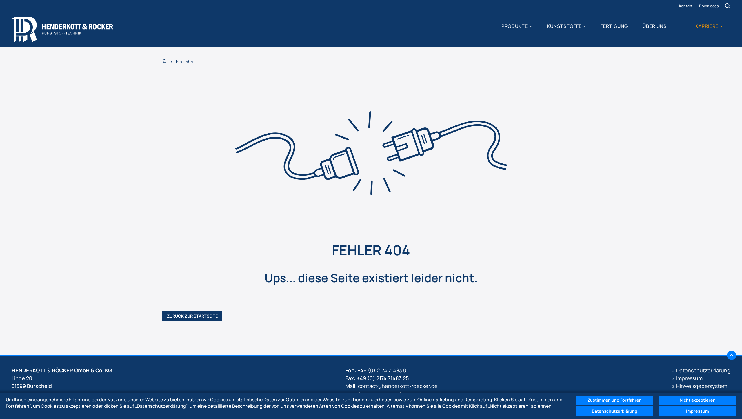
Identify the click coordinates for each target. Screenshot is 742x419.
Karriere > (709, 26)
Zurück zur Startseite (192, 316)
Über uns (655, 26)
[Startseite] (62, 29)
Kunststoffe (564, 26)
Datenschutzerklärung (614, 411)
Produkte (514, 26)
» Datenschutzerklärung (701, 370)
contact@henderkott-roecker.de (398, 385)
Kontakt (685, 5)
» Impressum (687, 378)
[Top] (731, 355)
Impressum (697, 411)
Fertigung (614, 26)
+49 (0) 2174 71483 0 (381, 370)
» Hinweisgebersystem (699, 385)
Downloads (709, 5)
